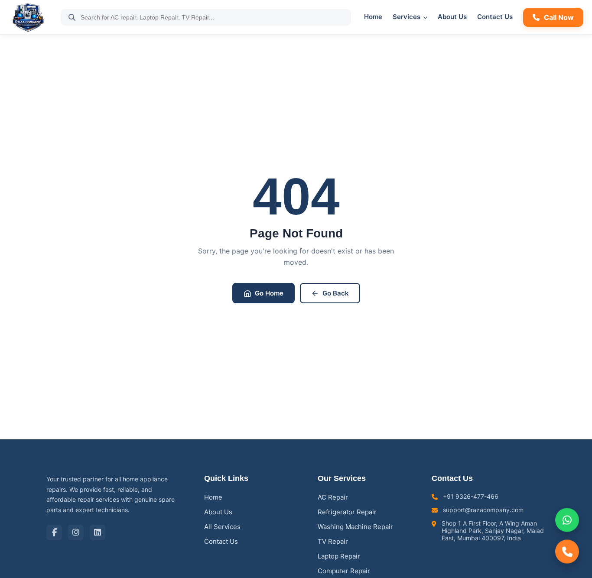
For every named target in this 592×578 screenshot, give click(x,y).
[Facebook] (54, 532)
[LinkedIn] (97, 532)
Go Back (335, 293)
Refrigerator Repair (347, 512)
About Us (452, 17)
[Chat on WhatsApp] (567, 519)
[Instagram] (76, 532)
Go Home (269, 293)
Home (373, 17)
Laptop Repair (339, 556)
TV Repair (333, 541)
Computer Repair (344, 571)
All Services (222, 527)
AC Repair (333, 497)
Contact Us (495, 17)
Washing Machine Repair (355, 527)
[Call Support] (567, 553)
